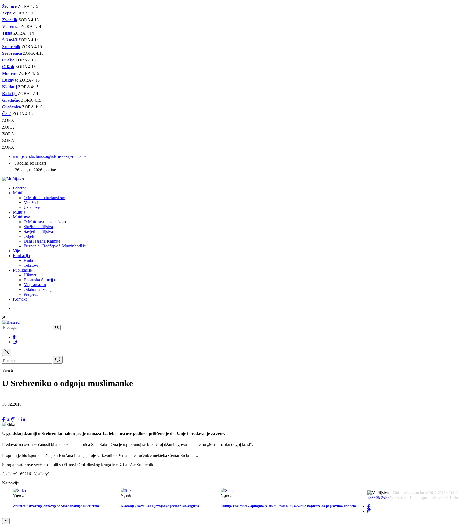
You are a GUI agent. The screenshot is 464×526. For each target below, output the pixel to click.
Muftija (19, 212)
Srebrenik (11, 46)
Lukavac (10, 80)
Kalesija (9, 93)
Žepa (7, 13)
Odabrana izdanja (38, 289)
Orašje (8, 60)
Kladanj (9, 87)
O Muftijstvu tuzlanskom (45, 222)
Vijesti (18, 251)
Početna (19, 188)
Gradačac (11, 100)
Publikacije (22, 270)
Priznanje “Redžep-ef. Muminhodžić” (56, 246)
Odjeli (29, 236)
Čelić (6, 113)
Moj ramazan (35, 284)
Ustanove (32, 207)
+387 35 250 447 (380, 498)
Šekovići (9, 40)
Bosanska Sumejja (39, 279)
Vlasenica (11, 26)
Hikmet (30, 275)
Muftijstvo (21, 217)
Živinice (9, 6)
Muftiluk (20, 193)
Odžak (8, 66)
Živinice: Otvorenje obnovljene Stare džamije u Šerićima (56, 506)
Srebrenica (12, 53)
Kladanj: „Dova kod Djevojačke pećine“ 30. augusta (160, 506)
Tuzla (7, 33)
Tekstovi (31, 265)
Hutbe (29, 260)
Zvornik (9, 19)
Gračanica (11, 107)
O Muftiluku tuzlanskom (44, 197)
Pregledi (31, 294)
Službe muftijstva (38, 226)
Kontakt (20, 299)
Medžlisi (31, 202)
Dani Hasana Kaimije (42, 241)
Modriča (10, 73)
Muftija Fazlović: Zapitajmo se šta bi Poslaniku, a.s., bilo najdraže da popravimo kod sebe (289, 506)
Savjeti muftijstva (38, 231)
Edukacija (21, 255)
